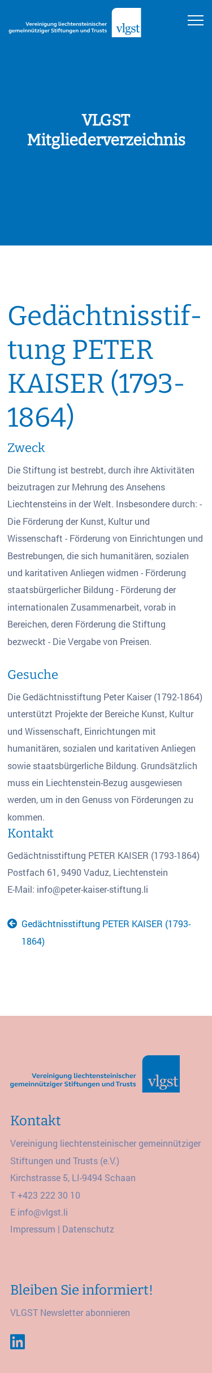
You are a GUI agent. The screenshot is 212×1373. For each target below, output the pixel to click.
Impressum (32, 1229)
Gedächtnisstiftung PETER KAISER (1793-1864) (106, 932)
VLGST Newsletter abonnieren (70, 1312)
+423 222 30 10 (49, 1195)
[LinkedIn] (17, 1341)
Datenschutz (88, 1229)
